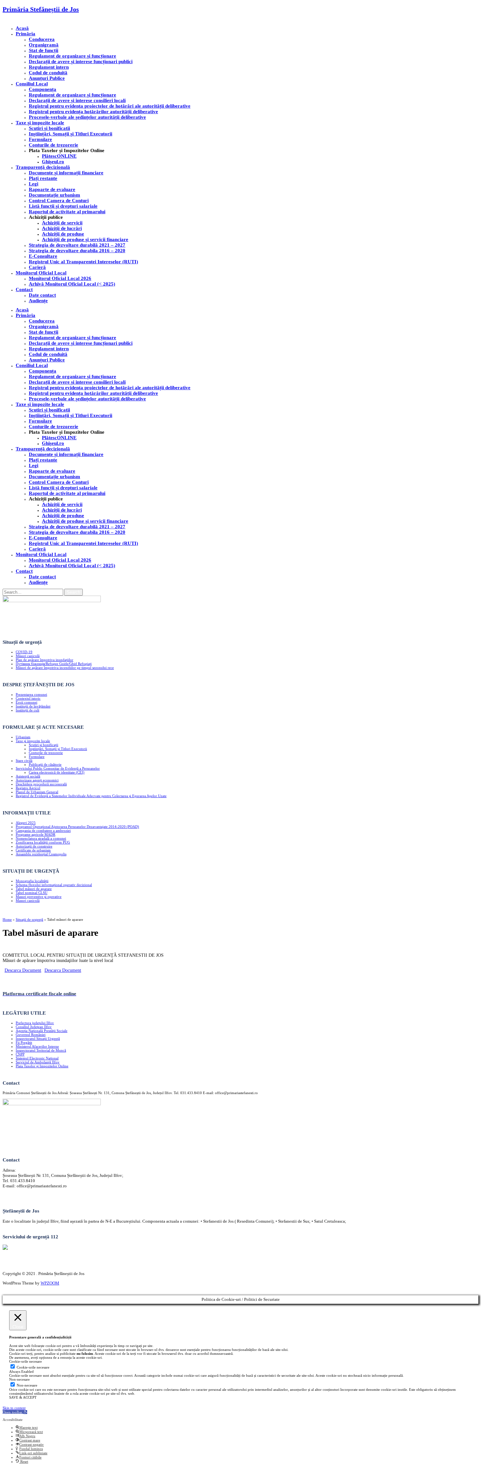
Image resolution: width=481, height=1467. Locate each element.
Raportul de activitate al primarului (67, 211)
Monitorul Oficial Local (41, 272)
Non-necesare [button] (19, 1379)
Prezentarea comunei (31, 694)
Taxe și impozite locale (40, 122)
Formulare (40, 139)
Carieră (37, 267)
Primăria (25, 33)
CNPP (20, 1054)
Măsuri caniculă (28, 656)
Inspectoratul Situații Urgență (38, 1038)
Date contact (42, 295)
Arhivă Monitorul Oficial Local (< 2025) (72, 284)
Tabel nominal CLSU (31, 893)
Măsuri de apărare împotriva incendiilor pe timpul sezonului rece (65, 668)
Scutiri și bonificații (43, 745)
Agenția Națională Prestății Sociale (41, 1031)
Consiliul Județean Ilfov (34, 1027)
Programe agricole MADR (35, 834)
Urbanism (23, 737)
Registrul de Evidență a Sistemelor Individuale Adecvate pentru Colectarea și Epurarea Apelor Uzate (91, 796)
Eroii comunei (26, 702)
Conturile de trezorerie (53, 145)
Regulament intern (49, 67)
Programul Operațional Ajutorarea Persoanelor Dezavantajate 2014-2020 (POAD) (77, 827)
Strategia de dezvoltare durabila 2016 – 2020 (77, 250)
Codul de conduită (48, 72)
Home (7, 919)
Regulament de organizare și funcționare (72, 56)
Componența (42, 89)
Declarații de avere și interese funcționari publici (81, 61)
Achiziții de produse (63, 233)
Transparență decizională (43, 167)
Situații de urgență (29, 919)
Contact (24, 289)
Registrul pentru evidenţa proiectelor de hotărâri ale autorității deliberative (109, 106)
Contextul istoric (28, 698)
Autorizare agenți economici (37, 780)
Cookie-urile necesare (33, 1367)
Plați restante (43, 178)
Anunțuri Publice (47, 78)
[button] (15, 1412)
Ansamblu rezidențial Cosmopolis (41, 854)
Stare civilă (24, 760)
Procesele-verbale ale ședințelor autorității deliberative (87, 117)
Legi (33, 183)
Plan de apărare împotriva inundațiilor (44, 660)
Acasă (22, 28)
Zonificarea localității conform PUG (43, 842)
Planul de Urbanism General (37, 792)
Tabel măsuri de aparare (34, 889)
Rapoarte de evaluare (52, 189)
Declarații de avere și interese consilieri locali (77, 100)
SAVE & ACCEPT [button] (23, 1397)
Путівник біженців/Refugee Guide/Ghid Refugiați (54, 664)
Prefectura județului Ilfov (35, 1023)
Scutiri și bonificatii (49, 128)
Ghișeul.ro (53, 161)
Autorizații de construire (34, 846)
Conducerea (42, 39)
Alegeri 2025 (26, 823)
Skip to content (14, 1408)
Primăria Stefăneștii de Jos (41, 9)
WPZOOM (50, 1283)
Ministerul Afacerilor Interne (37, 1046)
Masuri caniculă (28, 900)
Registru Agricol (28, 788)
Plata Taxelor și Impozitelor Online (42, 1066)
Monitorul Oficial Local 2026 (60, 278)
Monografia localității (32, 881)
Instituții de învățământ (33, 706)
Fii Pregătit (24, 1042)
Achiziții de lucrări (62, 228)
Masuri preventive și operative (39, 897)
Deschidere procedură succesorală (41, 784)
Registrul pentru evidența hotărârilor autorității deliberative (93, 111)
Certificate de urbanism (33, 850)
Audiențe (38, 300)
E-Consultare (43, 256)
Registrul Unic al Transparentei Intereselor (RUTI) (83, 261)
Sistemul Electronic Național (37, 1058)
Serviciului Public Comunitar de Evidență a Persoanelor (58, 768)
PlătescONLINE (59, 156)
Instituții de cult (27, 710)
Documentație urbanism (54, 195)
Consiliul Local (32, 83)
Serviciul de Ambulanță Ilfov (38, 1062)
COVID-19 (24, 652)
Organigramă (44, 44)
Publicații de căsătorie (45, 764)
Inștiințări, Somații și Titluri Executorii (70, 133)
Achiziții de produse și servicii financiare (85, 239)
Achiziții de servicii (62, 222)
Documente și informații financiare (66, 172)
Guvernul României (30, 1035)
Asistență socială (28, 776)
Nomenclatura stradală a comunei (41, 838)
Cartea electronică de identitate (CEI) (56, 772)
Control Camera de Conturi (59, 200)
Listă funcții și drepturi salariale (63, 206)
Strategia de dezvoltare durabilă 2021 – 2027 (77, 245)
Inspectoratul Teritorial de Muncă (41, 1050)
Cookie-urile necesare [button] (25, 1361)
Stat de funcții (43, 50)
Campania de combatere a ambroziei (43, 830)
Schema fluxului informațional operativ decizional (54, 885)
